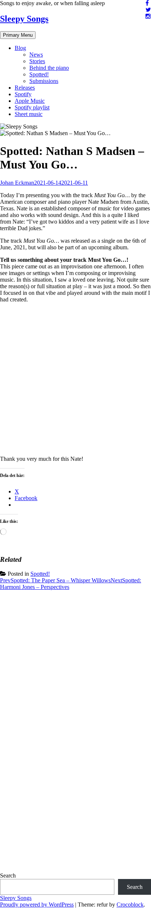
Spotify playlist (32, 107)
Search (8, 875)
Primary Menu (18, 35)
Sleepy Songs (24, 18)
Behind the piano (49, 68)
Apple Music (30, 101)
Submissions (43, 81)
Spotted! (39, 74)
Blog (20, 48)
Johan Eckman (17, 183)
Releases (25, 87)
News (36, 54)
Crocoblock (130, 904)
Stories (37, 61)
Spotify (23, 94)
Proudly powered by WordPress (37, 904)
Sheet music (29, 114)
